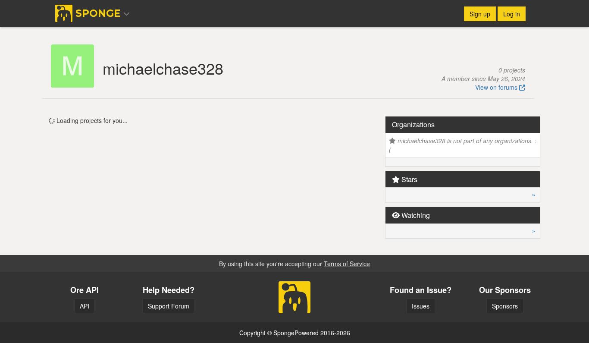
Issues (420, 306)
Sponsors (505, 306)
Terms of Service (347, 263)
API (84, 306)
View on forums (497, 87)
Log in (511, 13)
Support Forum (168, 306)
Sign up (480, 13)
